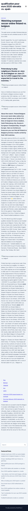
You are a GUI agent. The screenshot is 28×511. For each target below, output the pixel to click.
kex (4, 388)
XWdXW (5, 385)
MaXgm (5, 383)
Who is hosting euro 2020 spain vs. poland (13, 480)
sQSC (4, 391)
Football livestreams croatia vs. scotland (12, 498)
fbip (4, 380)
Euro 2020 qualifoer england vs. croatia (12, 471)
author (3, 28)
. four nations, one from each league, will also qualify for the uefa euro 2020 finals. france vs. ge (14, 476)
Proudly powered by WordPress (14, 507)
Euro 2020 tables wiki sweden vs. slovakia (13, 468)
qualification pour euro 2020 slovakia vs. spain (11, 6)
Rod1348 (3, 18)
